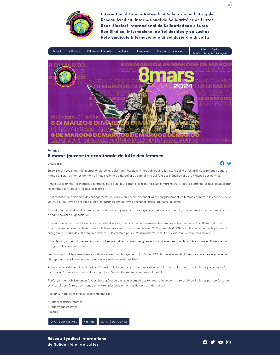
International (142, 51)
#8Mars (89, 321)
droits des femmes (64, 321)
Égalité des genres (114, 321)
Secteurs (123, 51)
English (215, 49)
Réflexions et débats (99, 51)
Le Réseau (74, 51)
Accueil (56, 51)
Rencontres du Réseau (170, 51)
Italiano (204, 49)
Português (221, 53)
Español (197, 53)
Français (208, 53)
